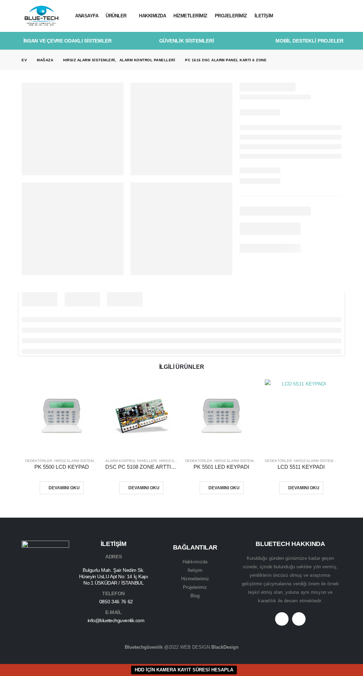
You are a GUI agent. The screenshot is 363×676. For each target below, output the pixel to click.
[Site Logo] (41, 16)
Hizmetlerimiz (190, 15)
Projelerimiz (231, 15)
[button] (336, 16)
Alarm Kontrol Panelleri (131, 461)
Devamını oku (64, 487)
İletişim (264, 15)
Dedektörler (38, 461)
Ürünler (116, 15)
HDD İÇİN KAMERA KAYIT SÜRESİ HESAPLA (184, 669)
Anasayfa (86, 15)
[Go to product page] (61, 415)
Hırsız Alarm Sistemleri (78, 461)
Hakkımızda (152, 15)
